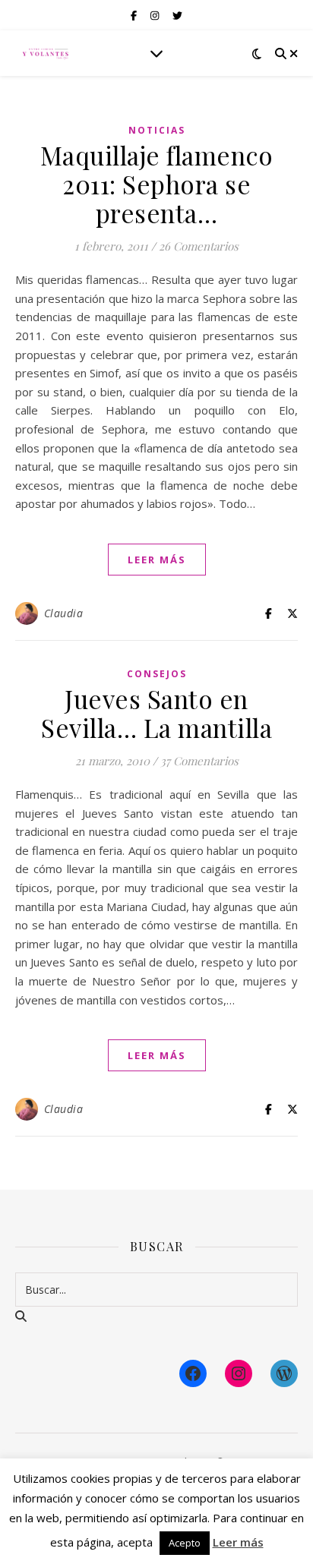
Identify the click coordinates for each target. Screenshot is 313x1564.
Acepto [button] (185, 1543)
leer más (157, 559)
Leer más (238, 1542)
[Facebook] (193, 1373)
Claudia (64, 613)
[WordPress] (284, 1373)
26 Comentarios (199, 246)
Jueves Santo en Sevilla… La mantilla (156, 713)
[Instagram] (238, 1373)
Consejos (157, 673)
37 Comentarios (199, 760)
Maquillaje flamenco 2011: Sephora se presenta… (156, 183)
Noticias (156, 130)
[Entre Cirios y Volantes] (45, 53)
